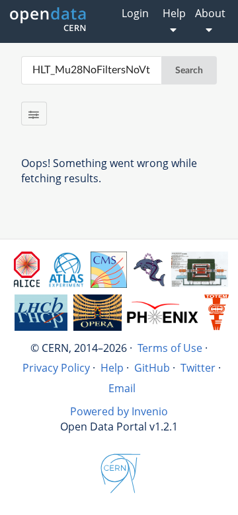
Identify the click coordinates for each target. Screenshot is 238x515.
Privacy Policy (56, 367)
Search (189, 70)
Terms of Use (170, 348)
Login (135, 13)
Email (122, 388)
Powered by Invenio (119, 411)
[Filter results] (34, 113)
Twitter (198, 367)
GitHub (152, 367)
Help (112, 367)
